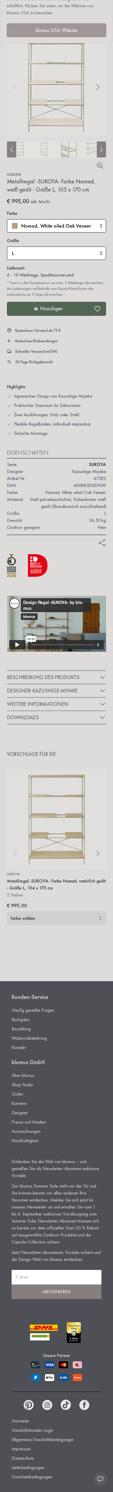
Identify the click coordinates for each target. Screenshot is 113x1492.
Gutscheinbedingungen (32, 1477)
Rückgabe (21, 1019)
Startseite (20, 1421)
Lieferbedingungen (28, 1467)
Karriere (19, 1103)
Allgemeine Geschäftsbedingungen (43, 1439)
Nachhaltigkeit (25, 1140)
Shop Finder (22, 1085)
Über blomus (23, 1075)
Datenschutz (23, 1458)
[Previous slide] (11, 149)
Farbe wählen (22, 918)
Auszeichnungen (26, 1131)
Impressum (21, 1449)
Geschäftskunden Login (32, 1430)
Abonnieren (56, 1292)
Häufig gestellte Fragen (33, 1010)
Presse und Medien (29, 1122)
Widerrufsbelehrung (29, 1038)
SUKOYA (14, 174)
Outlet (17, 1094)
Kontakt (19, 1047)
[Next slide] (101, 149)
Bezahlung (21, 1029)
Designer (20, 1113)
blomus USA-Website (56, 30)
